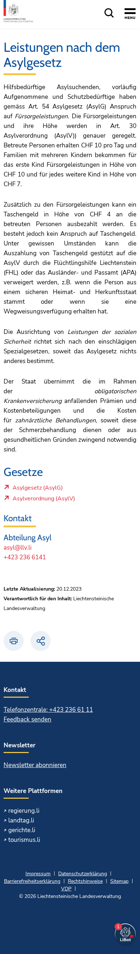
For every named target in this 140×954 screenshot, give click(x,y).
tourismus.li (24, 840)
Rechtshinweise (85, 881)
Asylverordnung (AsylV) (43, 500)
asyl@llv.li (18, 547)
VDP (66, 888)
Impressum (38, 873)
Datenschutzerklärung (82, 873)
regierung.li (23, 811)
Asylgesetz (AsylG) (37, 489)
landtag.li (21, 820)
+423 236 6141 (25, 557)
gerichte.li (21, 830)
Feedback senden (27, 719)
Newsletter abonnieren (35, 765)
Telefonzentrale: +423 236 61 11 (48, 710)
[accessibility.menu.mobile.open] (130, 14)
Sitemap (119, 881)
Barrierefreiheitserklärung (32, 881)
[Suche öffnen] (109, 13)
